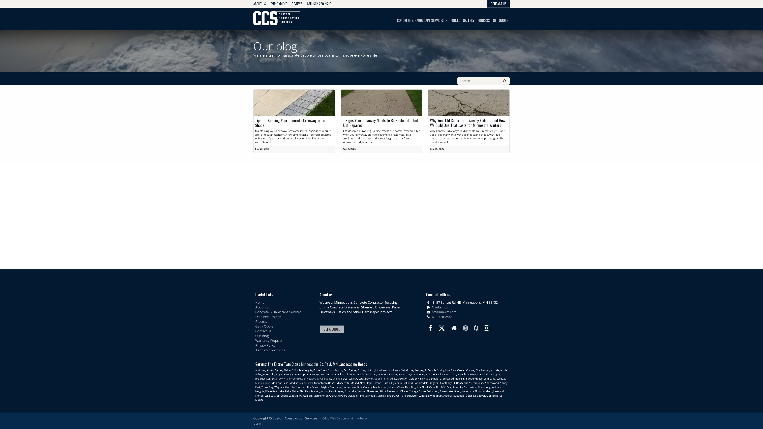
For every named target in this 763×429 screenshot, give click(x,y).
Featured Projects (268, 317)
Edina (393, 378)
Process (261, 321)
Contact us (263, 331)
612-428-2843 (442, 317)
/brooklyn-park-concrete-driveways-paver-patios (303, 378)
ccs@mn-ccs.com (444, 312)
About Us (259, 3)
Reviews (297, 3)
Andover (260, 370)
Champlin (337, 378)
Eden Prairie (382, 378)
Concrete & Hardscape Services (278, 312)
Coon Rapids (335, 370)
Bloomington (493, 374)
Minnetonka (306, 383)
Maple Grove (262, 383)
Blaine (287, 370)
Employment (279, 3)
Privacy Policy (265, 345)
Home (259, 302)
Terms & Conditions (270, 350)
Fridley (361, 370)
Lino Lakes (394, 370)
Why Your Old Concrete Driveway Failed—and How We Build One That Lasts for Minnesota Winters (467, 123)
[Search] (505, 81)
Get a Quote (264, 326)
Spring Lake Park (446, 370)
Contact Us (498, 3)
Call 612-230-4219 (319, 3)
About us (262, 307)
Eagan (279, 374)
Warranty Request (268, 340)
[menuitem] (422, 20)
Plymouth (396, 383)
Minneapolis (310, 364)
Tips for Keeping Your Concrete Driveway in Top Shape (290, 123)
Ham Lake (381, 370)
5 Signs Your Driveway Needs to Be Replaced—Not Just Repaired (380, 123)
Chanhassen (482, 370)
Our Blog (262, 336)
